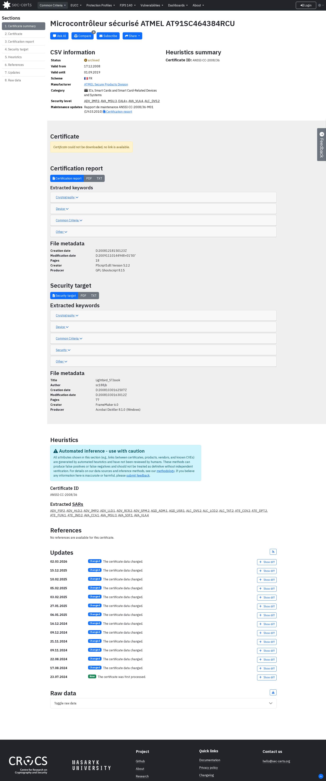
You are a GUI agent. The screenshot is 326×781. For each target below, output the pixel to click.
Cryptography (65, 197)
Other (60, 232)
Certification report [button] (68, 178)
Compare (86, 35)
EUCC (75, 5)
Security (62, 350)
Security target (18, 49)
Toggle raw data (65, 703)
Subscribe (110, 36)
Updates (14, 72)
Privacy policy (208, 767)
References (16, 65)
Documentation (209, 760)
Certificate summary (22, 26)
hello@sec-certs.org (276, 761)
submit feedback (138, 475)
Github (140, 761)
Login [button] (307, 5)
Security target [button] (65, 295)
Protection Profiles (99, 5)
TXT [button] (99, 178)
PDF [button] (89, 178)
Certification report (21, 41)
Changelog (206, 775)
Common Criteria (51, 5)
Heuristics (15, 57)
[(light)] (321, 5)
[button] (273, 552)
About (197, 5)
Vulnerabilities (151, 5)
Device (61, 209)
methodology (166, 471)
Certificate (15, 34)
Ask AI (61, 36)
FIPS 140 (126, 5)
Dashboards (176, 5)
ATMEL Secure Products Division (106, 84)
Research (142, 776)
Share (133, 36)
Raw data (14, 80)
